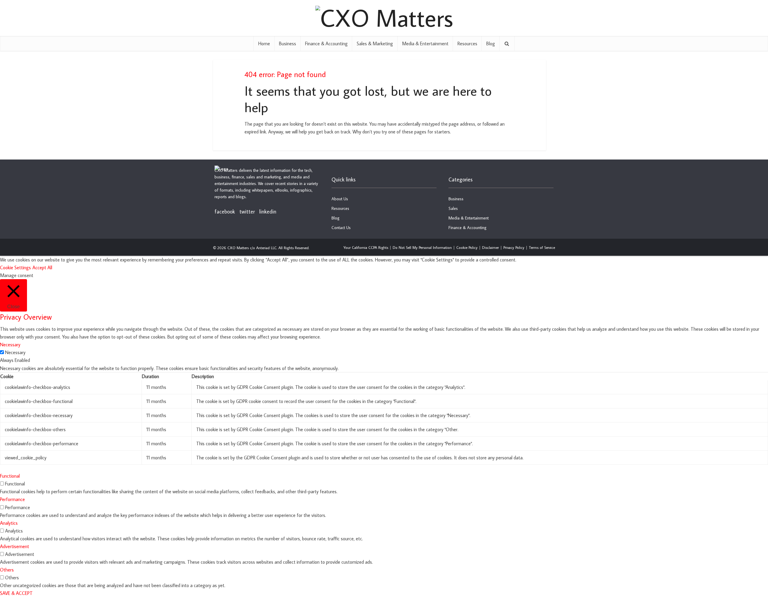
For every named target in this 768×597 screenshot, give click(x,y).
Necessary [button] (10, 345)
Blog (490, 43)
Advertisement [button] (14, 546)
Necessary (15, 352)
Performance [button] (12, 499)
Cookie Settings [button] (15, 267)
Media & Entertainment (425, 43)
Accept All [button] (42, 267)
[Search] (507, 43)
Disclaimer (490, 247)
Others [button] (7, 570)
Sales (453, 208)
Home (264, 43)
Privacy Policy (513, 247)
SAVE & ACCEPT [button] (16, 593)
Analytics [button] (9, 523)
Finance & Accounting (326, 43)
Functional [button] (10, 476)
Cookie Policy (467, 247)
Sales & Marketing (375, 43)
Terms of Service (542, 247)
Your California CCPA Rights (366, 247)
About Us (340, 198)
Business (287, 43)
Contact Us (341, 227)
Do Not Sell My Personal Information (422, 247)
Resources (467, 43)
